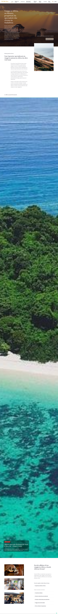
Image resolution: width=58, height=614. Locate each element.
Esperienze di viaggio (17, 1)
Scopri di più (50, 551)
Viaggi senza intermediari (40, 602)
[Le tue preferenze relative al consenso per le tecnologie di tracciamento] (56, 613)
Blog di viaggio (40, 1)
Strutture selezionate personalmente (42, 599)
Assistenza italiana (38, 593)
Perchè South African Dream (28, 1)
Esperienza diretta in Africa (40, 585)
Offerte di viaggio (35, 1)
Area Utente (49, 1)
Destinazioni (23, 1)
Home (12, 1)
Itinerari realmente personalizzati (41, 596)
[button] (1, 328)
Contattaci (45, 1)
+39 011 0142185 (50, 38)
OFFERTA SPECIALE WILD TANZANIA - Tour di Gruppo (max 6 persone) (15, 544)
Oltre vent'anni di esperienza (40, 606)
